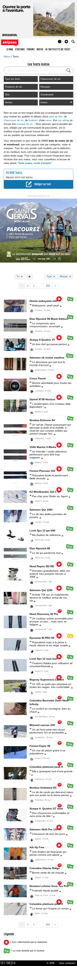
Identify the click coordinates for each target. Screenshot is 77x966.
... (40, 285)
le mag (10, 49)
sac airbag (63, 120)
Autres (43, 102)
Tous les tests (12, 79)
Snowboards (47, 94)
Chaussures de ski (50, 79)
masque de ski (25, 124)
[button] (66, 42)
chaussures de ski (14, 120)
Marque (64, 276)
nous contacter (67, 963)
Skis (7, 94)
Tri (19, 276)
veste (48, 120)
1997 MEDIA (9, 963)
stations (20, 49)
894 (48, 285)
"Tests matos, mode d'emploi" (34, 163)
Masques (45, 86)
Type (50, 276)
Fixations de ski (13, 86)
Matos (7, 56)
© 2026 (51, 963)
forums (31, 49)
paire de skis (56, 116)
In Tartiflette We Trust (57, 49)
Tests (16, 56)
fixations (33, 120)
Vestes (8, 102)
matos (40, 49)
